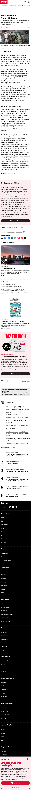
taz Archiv (3, 718)
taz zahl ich (4, 610)
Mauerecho (4, 643)
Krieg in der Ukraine (6, 567)
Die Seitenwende (5, 585)
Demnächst (4, 682)
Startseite (3, 9)
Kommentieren (10, 232)
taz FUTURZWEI (5, 711)
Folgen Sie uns (4, 507)
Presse (3, 592)
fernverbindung (5, 635)
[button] (29, 2)
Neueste (24, 381)
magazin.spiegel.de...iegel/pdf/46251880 (17, 425)
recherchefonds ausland (7, 614)
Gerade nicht (23, 759)
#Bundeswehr (10, 227)
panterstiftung (5, 617)
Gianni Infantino (5, 557)
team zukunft (4, 661)
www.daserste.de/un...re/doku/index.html (17, 417)
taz (4, 503)
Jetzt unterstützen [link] (15, 221)
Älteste (28, 381)
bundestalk (4, 632)
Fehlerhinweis (19, 232)
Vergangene (4, 693)
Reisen (2, 729)
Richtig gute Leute (6, 560)
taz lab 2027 (4, 696)
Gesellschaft (4, 524)
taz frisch (3, 664)
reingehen (3, 650)
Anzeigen (3, 740)
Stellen (3, 589)
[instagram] (16, 507)
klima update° (4, 639)
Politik (2, 517)
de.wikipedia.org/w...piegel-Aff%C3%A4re (17, 432)
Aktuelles (3, 578)
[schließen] (28, 759)
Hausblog (3, 582)
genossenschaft (5, 607)
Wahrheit (9, 9)
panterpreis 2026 (5, 621)
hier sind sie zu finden (23, 394)
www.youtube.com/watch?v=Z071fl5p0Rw (17, 443)
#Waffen (16, 227)
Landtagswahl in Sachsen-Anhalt (10, 564)
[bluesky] (13, 507)
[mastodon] (10, 507)
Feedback (3, 751)
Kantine (3, 733)
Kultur (2, 528)
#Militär (21, 227)
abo (2, 603)
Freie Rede (4, 646)
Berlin (2, 535)
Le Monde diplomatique (7, 715)
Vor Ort (3, 686)
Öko (2, 521)
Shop (2, 736)
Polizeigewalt (4, 553)
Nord (2, 539)
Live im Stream (5, 689)
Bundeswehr (16, 9)
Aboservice (4, 754)
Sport (2, 531)
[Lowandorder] (2, 402)
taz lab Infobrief (5, 671)
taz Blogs (3, 708)
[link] (4, 6)
